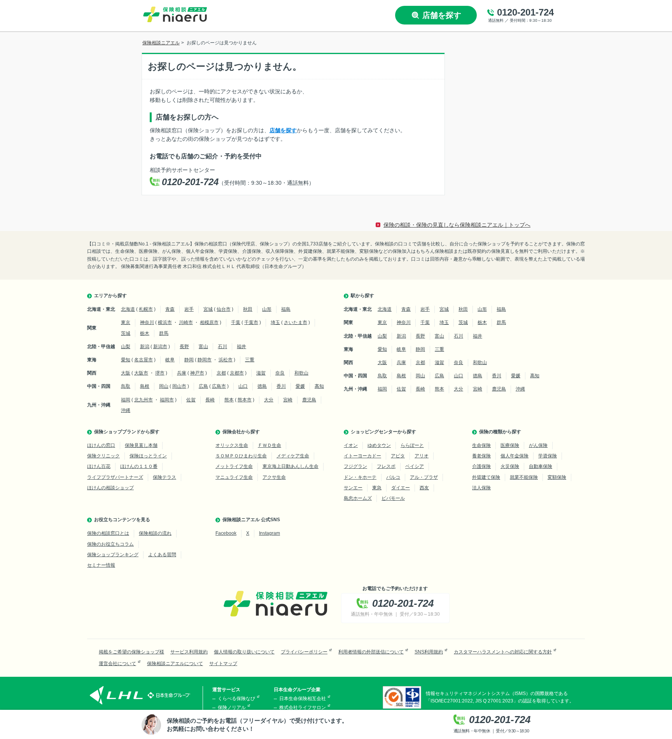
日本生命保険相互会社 (302, 698)
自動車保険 (540, 466)
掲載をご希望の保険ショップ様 (131, 652)
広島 (203, 386)
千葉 (235, 322)
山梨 (125, 346)
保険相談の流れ (155, 533)
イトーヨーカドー (362, 456)
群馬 (163, 333)
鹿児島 (309, 400)
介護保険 (481, 466)
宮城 (208, 309)
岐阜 (170, 359)
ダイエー (400, 487)
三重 (249, 359)
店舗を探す (283, 130)
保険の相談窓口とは (108, 533)
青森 (170, 309)
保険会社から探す (241, 431)
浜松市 (226, 359)
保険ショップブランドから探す (126, 431)
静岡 (189, 359)
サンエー (353, 487)
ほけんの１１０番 (139, 466)
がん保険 (538, 445)
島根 (144, 386)
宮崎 (287, 400)
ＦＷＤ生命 (269, 445)
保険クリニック (103, 456)
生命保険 (481, 445)
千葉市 (251, 322)
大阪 (125, 373)
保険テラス (164, 477)
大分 (268, 400)
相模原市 (209, 322)
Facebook (225, 533)
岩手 (189, 309)
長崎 (210, 400)
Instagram (269, 533)
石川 (222, 346)
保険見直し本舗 (141, 445)
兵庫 (181, 373)
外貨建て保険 (486, 477)
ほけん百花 (98, 466)
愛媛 (300, 386)
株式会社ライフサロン (302, 707)
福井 (241, 346)
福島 (285, 309)
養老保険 (481, 456)
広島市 (219, 386)
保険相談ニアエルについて (175, 663)
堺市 (159, 373)
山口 (243, 386)
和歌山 (301, 373)
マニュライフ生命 (234, 477)
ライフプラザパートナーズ (115, 477)
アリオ (422, 456)
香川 (281, 386)
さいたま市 (295, 322)
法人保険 (481, 487)
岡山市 (179, 386)
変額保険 (557, 477)
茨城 (125, 333)
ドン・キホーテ (360, 477)
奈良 (280, 373)
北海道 (128, 309)
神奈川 (147, 322)
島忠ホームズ (358, 498)
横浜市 (165, 322)
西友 (424, 487)
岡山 (163, 386)
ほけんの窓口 (101, 445)
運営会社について (117, 663)
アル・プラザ (424, 477)
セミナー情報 (101, 565)
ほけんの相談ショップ (110, 487)
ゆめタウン (379, 445)
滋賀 (261, 373)
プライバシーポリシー (304, 652)
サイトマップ (223, 663)
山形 (266, 309)
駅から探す (362, 295)
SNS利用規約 (429, 652)
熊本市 (245, 400)
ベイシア (414, 466)
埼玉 (275, 322)
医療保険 (509, 445)
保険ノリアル (232, 707)
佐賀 (191, 400)
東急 (377, 487)
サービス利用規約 (189, 652)
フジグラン (355, 466)
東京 (125, 322)
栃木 (144, 333)
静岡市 (205, 359)
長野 (184, 346)
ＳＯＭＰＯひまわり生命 (241, 456)
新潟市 (160, 346)
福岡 (125, 400)
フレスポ (386, 466)
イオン (351, 445)
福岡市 (167, 400)
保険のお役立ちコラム (110, 544)
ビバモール (393, 498)
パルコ (393, 477)
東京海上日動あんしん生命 (290, 466)
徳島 (262, 386)
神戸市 (197, 373)
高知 (319, 386)
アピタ (398, 456)
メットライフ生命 (234, 466)
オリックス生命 (231, 445)
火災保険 (509, 466)
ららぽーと (412, 445)
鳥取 (125, 386)
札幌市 (146, 309)
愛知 (125, 359)
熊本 (229, 400)
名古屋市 (143, 359)
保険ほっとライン (148, 456)
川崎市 (186, 322)
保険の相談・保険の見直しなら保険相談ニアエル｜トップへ (456, 225)
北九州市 (143, 400)
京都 (221, 373)
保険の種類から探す (500, 431)
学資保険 (547, 456)
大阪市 (141, 373)
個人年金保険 (514, 456)
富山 (203, 346)
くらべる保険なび (236, 698)
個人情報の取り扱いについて (244, 652)
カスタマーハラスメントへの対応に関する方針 (503, 652)
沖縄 (125, 410)
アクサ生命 (274, 477)
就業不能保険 (524, 477)
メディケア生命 (292, 456)
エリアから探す (110, 295)
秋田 (247, 309)
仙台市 (224, 309)
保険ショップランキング (112, 554)
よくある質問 (162, 554)
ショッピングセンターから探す (383, 431)
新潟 (144, 346)
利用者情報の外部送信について (371, 652)
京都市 (237, 373)
